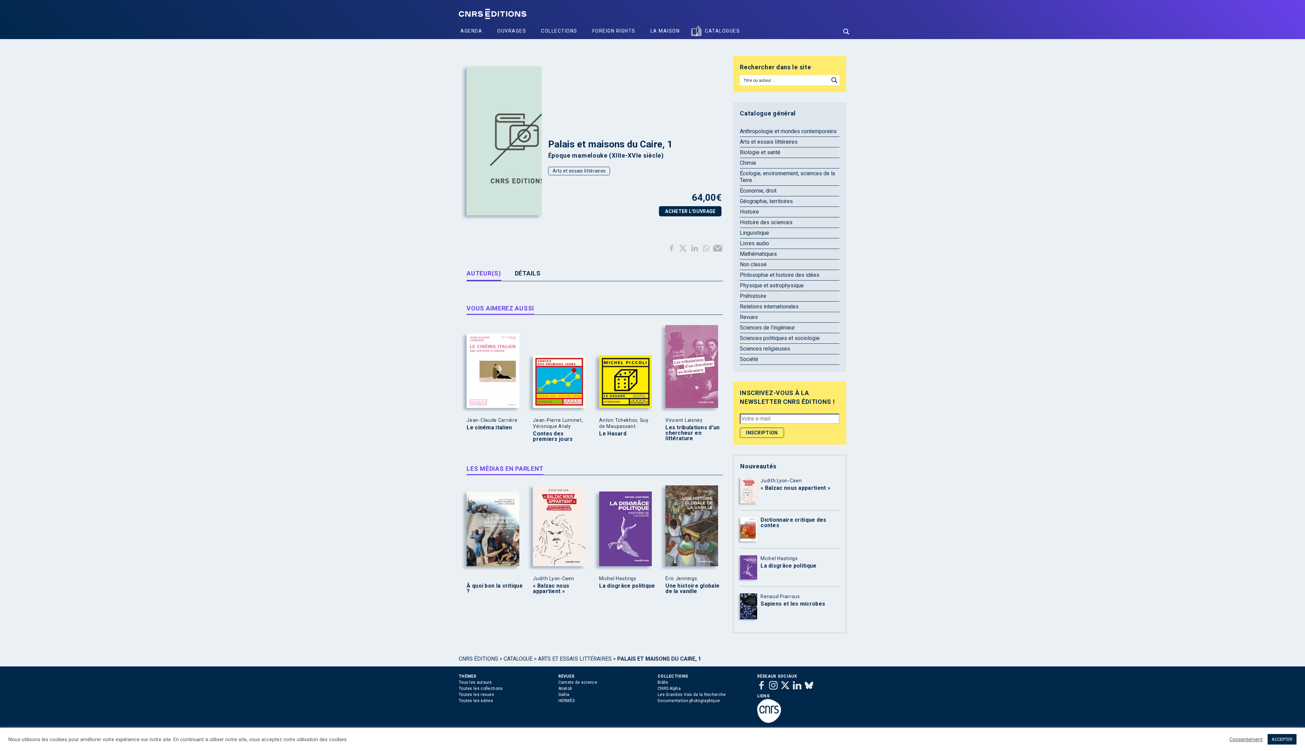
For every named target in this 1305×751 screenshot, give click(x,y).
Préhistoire (753, 296)
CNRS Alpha (669, 688)
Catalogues (722, 31)
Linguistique (754, 233)
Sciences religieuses (765, 348)
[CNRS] (769, 721)
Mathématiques (758, 254)
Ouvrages (511, 31)
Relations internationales (769, 306)
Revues (749, 317)
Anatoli (565, 688)
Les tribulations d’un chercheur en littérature (692, 433)
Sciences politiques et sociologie (780, 338)
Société (749, 359)
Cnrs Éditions (478, 659)
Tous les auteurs (475, 682)
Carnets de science (577, 682)
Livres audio (754, 243)
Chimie (748, 163)
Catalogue (518, 659)
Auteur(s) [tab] (484, 273)
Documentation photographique (689, 700)
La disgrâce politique (627, 586)
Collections (559, 31)
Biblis (663, 682)
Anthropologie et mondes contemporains (788, 131)
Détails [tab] (528, 273)
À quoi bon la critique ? (495, 588)
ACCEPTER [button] (1282, 739)
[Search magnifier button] (846, 31)
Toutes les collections (481, 688)
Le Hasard (612, 433)
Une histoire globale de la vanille (692, 588)
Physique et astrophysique (772, 285)
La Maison (665, 31)
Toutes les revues (476, 694)
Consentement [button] (1246, 739)
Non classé (753, 264)
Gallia (564, 694)
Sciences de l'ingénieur (767, 327)
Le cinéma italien (489, 427)
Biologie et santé (760, 152)
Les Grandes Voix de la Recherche (692, 694)
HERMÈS (566, 700)
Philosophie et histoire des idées (779, 275)
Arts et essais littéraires (579, 171)
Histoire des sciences (766, 222)
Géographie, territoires (766, 201)
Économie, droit (758, 190)
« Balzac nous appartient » (551, 588)
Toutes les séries (476, 700)
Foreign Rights (614, 31)
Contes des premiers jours (553, 436)
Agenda (471, 31)
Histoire (749, 212)
